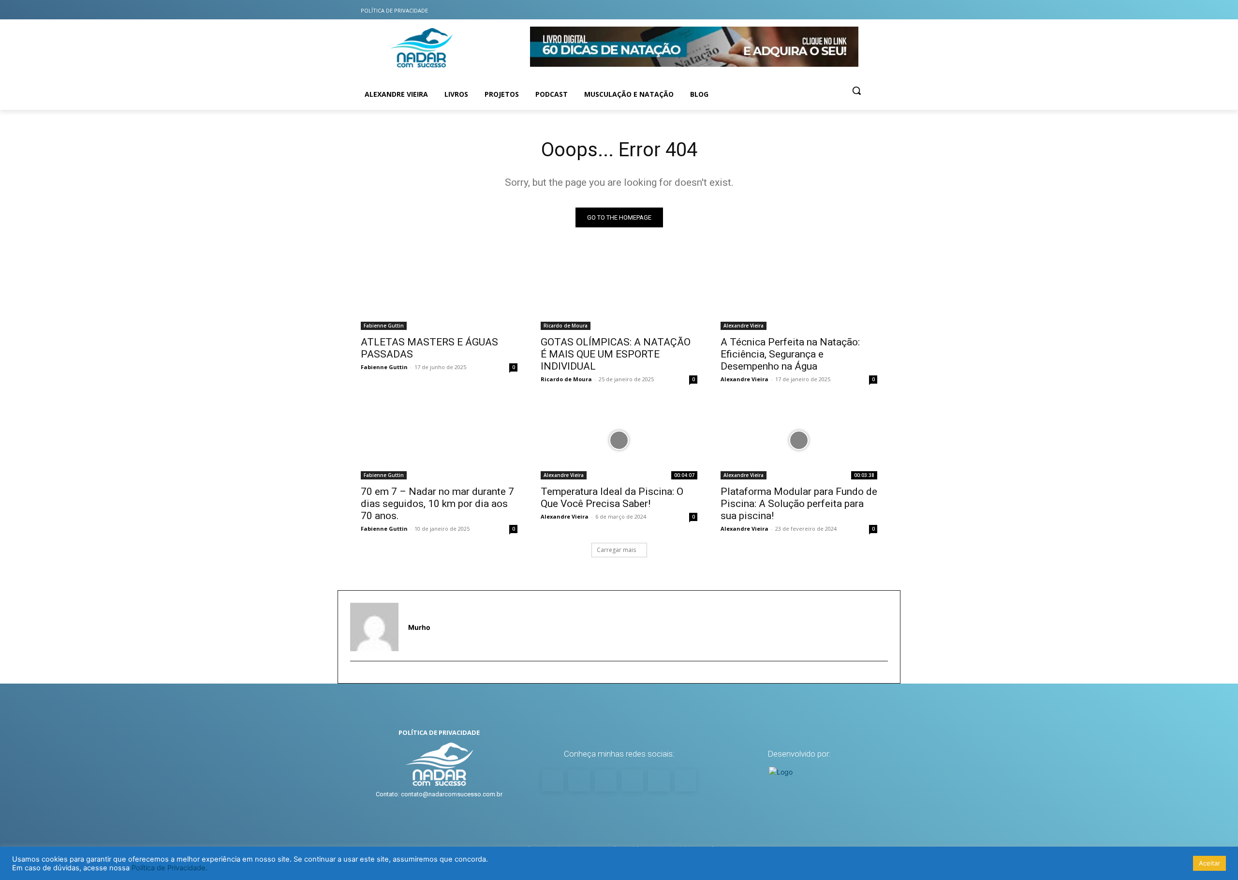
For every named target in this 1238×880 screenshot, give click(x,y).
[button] (856, 90)
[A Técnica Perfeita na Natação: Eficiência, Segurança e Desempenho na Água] (799, 291)
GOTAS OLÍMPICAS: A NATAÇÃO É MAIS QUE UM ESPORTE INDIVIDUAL (616, 354)
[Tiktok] (831, 9)
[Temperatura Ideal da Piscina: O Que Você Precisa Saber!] (619, 440)
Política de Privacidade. (169, 868)
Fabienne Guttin (384, 325)
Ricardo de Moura (566, 325)
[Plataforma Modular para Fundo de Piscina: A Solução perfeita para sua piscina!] (799, 440)
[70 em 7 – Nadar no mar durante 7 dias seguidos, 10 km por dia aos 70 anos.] (439, 440)
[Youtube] (773, 9)
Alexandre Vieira (743, 325)
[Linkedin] (849, 9)
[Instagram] (792, 9)
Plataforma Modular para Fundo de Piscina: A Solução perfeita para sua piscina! (799, 504)
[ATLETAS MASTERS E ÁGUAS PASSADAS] (439, 291)
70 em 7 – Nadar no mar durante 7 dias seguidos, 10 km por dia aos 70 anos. (437, 504)
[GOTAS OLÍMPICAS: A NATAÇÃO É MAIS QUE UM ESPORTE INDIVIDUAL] (619, 291)
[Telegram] (869, 9)
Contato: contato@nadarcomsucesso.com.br (439, 794)
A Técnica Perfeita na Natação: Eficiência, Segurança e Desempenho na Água (790, 354)
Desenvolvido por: (799, 754)
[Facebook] (811, 9)
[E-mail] (354, 676)
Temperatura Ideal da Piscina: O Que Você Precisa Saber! (612, 497)
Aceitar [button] (1209, 863)
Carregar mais (616, 550)
